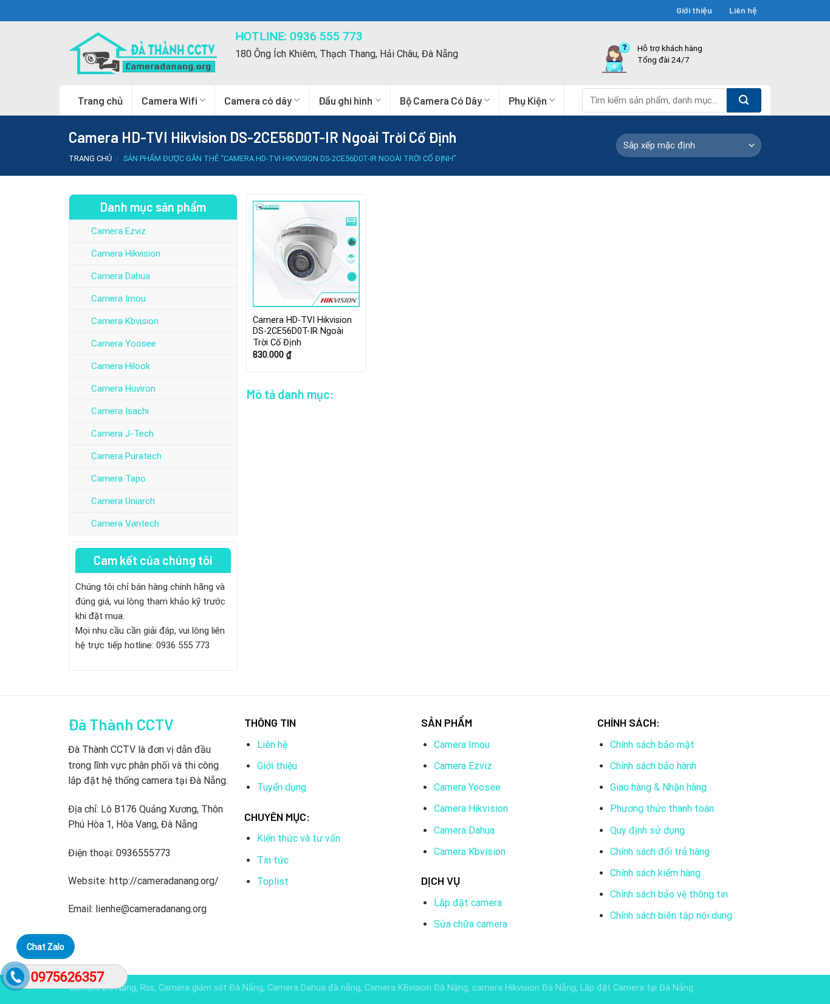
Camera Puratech (126, 456)
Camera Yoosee (123, 343)
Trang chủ (100, 100)
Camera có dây (258, 100)
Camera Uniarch (123, 501)
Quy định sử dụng (647, 830)
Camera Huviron (123, 388)
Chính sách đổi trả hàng (660, 851)
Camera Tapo (118, 478)
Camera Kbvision (125, 321)
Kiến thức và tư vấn (298, 838)
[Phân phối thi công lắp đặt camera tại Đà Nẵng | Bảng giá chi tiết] (143, 53)
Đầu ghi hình (345, 100)
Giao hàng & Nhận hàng (658, 787)
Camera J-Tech (122, 433)
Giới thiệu (694, 10)
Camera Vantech (125, 523)
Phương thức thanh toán (662, 808)
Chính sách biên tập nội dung (671, 915)
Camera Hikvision (125, 253)
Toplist (273, 881)
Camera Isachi (120, 411)
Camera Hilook (120, 366)
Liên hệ (743, 10)
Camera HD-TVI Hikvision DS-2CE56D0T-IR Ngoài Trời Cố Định (302, 331)
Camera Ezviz (118, 231)
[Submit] (744, 100)
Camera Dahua (120, 276)
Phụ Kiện (528, 100)
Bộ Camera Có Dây (441, 100)
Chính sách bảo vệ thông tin (669, 894)
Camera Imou (118, 298)
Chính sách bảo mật (652, 744)
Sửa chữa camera (470, 924)
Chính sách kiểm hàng (655, 873)
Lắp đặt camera (468, 903)
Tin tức (273, 860)
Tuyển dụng (281, 787)
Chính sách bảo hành (653, 766)
